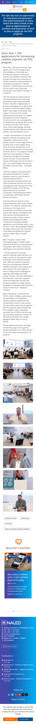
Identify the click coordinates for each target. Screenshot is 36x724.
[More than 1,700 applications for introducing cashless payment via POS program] (18, 349)
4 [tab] (23, 611)
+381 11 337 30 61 (13, 632)
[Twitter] (23, 694)
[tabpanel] (18, 575)
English (14, 2)
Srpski (8, 2)
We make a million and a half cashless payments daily (18, 577)
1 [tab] (13, 611)
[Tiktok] (26, 694)
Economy (8, 524)
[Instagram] (12, 694)
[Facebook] (16, 694)
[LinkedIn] (9, 694)
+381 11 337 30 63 (13, 630)
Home (5, 42)
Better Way (25, 518)
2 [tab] (17, 611)
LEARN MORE (24, 719)
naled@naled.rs (14, 634)
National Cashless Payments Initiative (17, 529)
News (10, 42)
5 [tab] (25, 611)
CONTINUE (9, 719)
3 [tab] (19, 611)
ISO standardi (9, 640)
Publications (7, 656)
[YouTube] (19, 694)
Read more (18, 594)
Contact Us (30, 2)
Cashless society (10, 518)
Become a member (10, 646)
